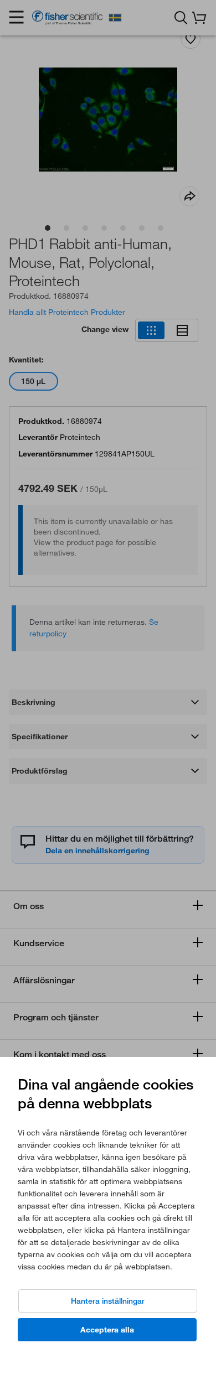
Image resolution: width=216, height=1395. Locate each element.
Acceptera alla (107, 1330)
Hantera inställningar (108, 1301)
